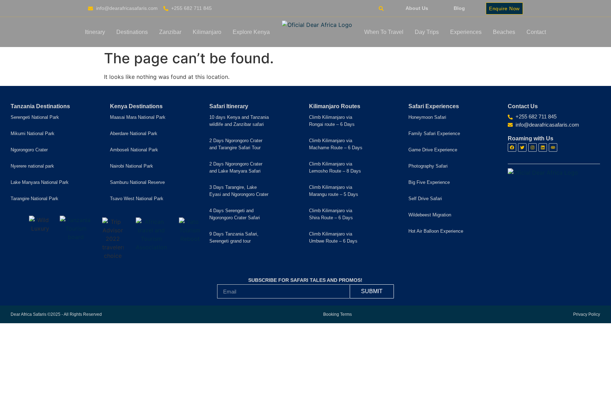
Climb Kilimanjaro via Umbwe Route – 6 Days (333, 237)
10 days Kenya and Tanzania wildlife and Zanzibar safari (239, 121)
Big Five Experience (429, 182)
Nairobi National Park (131, 166)
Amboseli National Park (134, 149)
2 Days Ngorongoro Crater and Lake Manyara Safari (235, 167)
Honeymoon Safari (427, 117)
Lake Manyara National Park (40, 182)
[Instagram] (532, 147)
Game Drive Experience (432, 149)
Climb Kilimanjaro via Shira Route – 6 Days (331, 214)
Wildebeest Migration (429, 214)
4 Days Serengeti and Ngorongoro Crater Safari (234, 214)
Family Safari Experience (434, 133)
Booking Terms (337, 314)
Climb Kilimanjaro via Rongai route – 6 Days (332, 121)
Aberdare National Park (133, 133)
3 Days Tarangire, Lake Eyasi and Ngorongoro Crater (238, 191)
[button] (381, 8)
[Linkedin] (543, 147)
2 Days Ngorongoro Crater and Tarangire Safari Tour (235, 144)
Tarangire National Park (34, 198)
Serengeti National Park (35, 117)
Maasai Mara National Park (137, 117)
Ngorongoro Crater (29, 149)
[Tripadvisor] (553, 147)
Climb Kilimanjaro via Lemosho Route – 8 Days (335, 167)
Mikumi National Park (32, 133)
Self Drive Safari (425, 198)
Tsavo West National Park (136, 198)
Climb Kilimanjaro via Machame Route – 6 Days (335, 144)
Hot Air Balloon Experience (435, 231)
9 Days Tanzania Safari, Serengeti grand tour (233, 237)
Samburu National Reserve (137, 182)
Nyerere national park (32, 166)
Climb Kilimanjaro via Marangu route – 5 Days (333, 191)
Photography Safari (428, 166)
